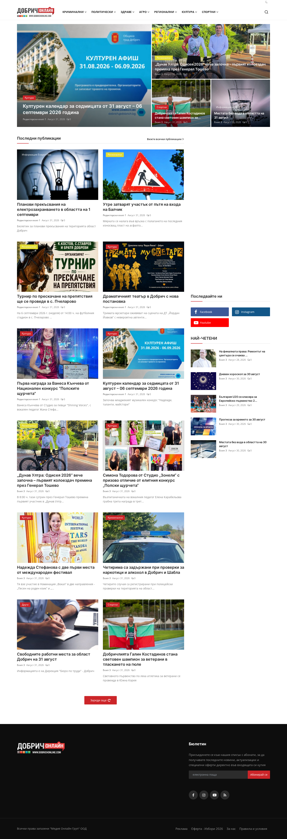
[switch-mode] (266, 2)
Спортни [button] (209, 12)
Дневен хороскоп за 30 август (239, 374)
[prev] (23, 75)
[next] (144, 75)
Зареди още (98, 700)
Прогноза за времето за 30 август (242, 419)
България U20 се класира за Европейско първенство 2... (238, 398)
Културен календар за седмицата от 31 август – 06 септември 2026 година (141, 386)
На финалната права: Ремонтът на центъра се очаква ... (242, 353)
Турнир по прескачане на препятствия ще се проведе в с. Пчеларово (54, 299)
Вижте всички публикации (164, 139)
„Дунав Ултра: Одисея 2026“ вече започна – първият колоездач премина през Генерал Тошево (210, 66)
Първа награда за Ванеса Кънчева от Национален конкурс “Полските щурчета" (53, 388)
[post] (84, 75)
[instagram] (203, 794)
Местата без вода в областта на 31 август (239, 115)
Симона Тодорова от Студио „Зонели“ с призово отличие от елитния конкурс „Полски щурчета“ (141, 480)
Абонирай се (258, 774)
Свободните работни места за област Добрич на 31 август (53, 657)
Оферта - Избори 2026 (207, 829)
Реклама (181, 829)
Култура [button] (188, 12)
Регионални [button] (164, 12)
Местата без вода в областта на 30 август (242, 444)
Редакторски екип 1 (28, 220)
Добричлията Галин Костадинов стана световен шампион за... (180, 115)
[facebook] (193, 794)
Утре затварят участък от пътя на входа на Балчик (142, 207)
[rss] (224, 794)
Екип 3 (27, 119)
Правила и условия (253, 829)
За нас (231, 829)
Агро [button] (143, 12)
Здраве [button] (126, 12)
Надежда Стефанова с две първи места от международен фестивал (55, 570)
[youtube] (214, 794)
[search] (266, 12)
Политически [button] (102, 12)
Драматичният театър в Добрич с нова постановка (140, 299)
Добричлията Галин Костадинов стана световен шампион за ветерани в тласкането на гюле (140, 659)
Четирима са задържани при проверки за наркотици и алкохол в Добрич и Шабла (143, 570)
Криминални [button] (73, 12)
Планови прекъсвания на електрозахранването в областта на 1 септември (53, 209)
